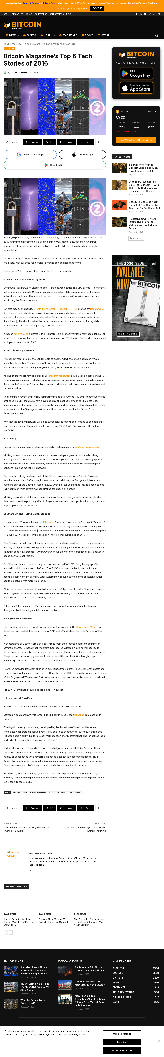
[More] (98, 142)
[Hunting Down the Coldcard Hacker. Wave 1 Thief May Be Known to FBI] (20, 904)
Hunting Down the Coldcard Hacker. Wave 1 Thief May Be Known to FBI (18, 922)
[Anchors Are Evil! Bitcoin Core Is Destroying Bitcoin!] (65, 971)
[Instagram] (158, 14)
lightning (56, 375)
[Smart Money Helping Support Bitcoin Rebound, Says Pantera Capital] (119, 168)
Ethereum (48, 522)
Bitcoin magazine (38, 793)
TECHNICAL (17, 44)
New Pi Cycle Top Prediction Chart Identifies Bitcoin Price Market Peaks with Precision (90, 1001)
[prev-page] (6, 932)
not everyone (21, 333)
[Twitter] (141, 14)
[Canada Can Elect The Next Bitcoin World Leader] (65, 985)
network (65, 375)
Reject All (122, 1042)
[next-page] (11, 932)
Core (51, 793)
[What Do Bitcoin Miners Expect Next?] (11, 1004)
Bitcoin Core (97, 308)
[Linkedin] (154, 14)
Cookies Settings (122, 1033)
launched (79, 714)
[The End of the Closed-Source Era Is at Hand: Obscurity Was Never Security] (90, 904)
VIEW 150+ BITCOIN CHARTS (136, 140)
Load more (135, 238)
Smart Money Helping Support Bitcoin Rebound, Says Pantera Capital (143, 167)
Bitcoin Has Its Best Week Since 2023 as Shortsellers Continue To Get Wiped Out (144, 204)
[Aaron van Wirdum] (6, 72)
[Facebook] (136, 14)
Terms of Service (31, 3)
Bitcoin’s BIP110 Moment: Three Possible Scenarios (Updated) (54, 920)
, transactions (87, 446)
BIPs (25, 793)
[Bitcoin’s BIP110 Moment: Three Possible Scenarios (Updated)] (55, 904)
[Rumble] (150, 14)
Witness (93, 626)
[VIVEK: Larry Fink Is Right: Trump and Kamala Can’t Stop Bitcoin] (11, 987)
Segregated (82, 626)
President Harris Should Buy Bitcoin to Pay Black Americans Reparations (34, 970)
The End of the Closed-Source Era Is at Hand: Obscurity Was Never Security (89, 922)
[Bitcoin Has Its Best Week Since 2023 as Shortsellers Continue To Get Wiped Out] (119, 205)
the (50, 375)
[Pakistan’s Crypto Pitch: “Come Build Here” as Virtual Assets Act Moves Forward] (119, 222)
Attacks (16, 793)
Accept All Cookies (122, 1050)
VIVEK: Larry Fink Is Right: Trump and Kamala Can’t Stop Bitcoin (34, 986)
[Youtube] (145, 14)
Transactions (74, 793)
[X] (30, 870)
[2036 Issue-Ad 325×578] (136, 298)
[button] (156, 35)
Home (6, 44)
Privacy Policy (50, 3)
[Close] (158, 1041)
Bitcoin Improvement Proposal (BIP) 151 (55, 308)
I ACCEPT (97, 8)
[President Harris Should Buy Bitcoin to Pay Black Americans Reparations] (11, 971)
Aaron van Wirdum (18, 73)
